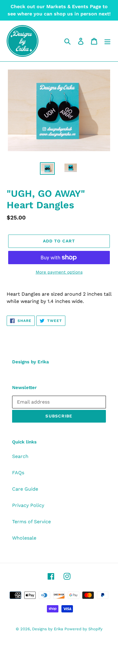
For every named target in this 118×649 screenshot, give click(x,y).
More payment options (59, 272)
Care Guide (25, 489)
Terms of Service (31, 521)
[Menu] (107, 41)
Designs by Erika (47, 629)
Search (20, 456)
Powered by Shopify (83, 629)
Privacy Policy (28, 505)
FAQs (18, 472)
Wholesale (24, 538)
